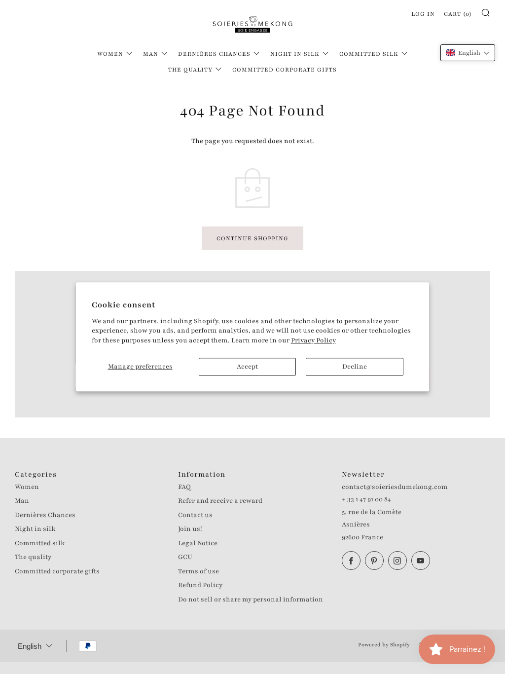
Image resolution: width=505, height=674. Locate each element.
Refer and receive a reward (220, 500)
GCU (185, 557)
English (29, 646)
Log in (423, 14)
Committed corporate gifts (284, 70)
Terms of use (198, 571)
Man (150, 54)
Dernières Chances (214, 54)
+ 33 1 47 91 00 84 (366, 499)
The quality (190, 70)
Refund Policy (200, 585)
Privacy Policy (313, 340)
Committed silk (368, 54)
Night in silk (295, 54)
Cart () (458, 14)
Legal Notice (197, 543)
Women (110, 54)
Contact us (195, 515)
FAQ (184, 487)
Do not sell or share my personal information (250, 599)
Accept (247, 367)
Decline (354, 367)
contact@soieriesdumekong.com (395, 487)
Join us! (190, 528)
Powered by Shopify (384, 644)
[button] (468, 53)
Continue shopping (252, 238)
